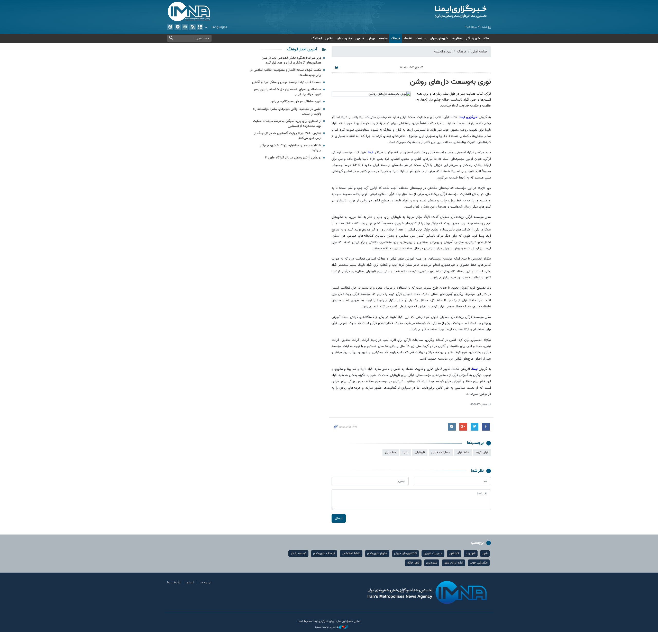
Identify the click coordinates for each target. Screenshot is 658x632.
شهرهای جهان (439, 38)
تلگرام (178, 27)
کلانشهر (454, 553)
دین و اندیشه (443, 51)
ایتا (170, 27)
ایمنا (438, 11)
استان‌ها (457, 38)
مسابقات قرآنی (440, 452)
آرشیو (200, 27)
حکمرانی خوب (479, 562)
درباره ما (205, 582)
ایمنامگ (317, 38)
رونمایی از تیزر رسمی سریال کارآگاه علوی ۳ (293, 157)
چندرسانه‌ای (344, 38)
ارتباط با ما (173, 582)
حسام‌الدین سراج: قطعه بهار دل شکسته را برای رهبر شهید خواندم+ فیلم (287, 92)
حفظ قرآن (463, 452)
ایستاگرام (185, 27)
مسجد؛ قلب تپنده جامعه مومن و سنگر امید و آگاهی (286, 82)
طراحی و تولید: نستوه (327, 627)
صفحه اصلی (479, 51)
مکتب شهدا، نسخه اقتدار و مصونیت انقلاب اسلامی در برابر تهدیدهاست (285, 72)
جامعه (383, 38)
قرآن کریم (482, 452)
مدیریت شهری (433, 553)
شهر (485, 553)
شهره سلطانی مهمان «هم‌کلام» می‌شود (295, 101)
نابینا (405, 452)
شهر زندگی (473, 38)
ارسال (338, 518)
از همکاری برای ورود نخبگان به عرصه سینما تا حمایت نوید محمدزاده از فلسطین (287, 124)
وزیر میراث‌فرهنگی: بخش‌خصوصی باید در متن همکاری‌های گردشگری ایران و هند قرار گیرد (291, 60)
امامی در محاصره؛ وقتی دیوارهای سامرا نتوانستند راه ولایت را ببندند (287, 111)
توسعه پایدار (298, 553)
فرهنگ (395, 38)
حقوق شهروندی (377, 553)
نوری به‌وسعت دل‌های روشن (450, 82)
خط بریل (390, 452)
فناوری (359, 38)
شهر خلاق (413, 562)
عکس (329, 38)
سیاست (421, 38)
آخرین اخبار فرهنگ (302, 49)
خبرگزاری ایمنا (469, 117)
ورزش (372, 38)
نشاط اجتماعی (351, 553)
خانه (486, 38)
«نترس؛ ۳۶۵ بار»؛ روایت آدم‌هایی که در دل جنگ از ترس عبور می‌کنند (287, 136)
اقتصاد (408, 38)
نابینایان (420, 452)
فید (192, 27)
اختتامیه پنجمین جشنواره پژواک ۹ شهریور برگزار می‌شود (290, 148)
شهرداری (431, 562)
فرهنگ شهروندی (324, 553)
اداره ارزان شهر (453, 562)
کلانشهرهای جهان (405, 553)
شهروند (471, 553)
